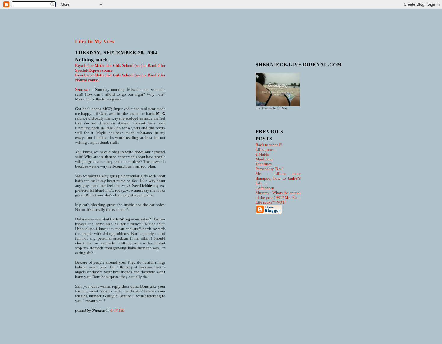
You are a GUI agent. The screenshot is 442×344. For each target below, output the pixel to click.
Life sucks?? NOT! (271, 202)
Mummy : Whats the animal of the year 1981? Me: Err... (278, 195)
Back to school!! (269, 144)
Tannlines (264, 164)
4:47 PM (117, 310)
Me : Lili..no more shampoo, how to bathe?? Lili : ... (278, 178)
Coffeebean (265, 188)
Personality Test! (269, 168)
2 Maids (262, 154)
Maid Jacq (264, 159)
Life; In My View (95, 41)
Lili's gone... (265, 149)
